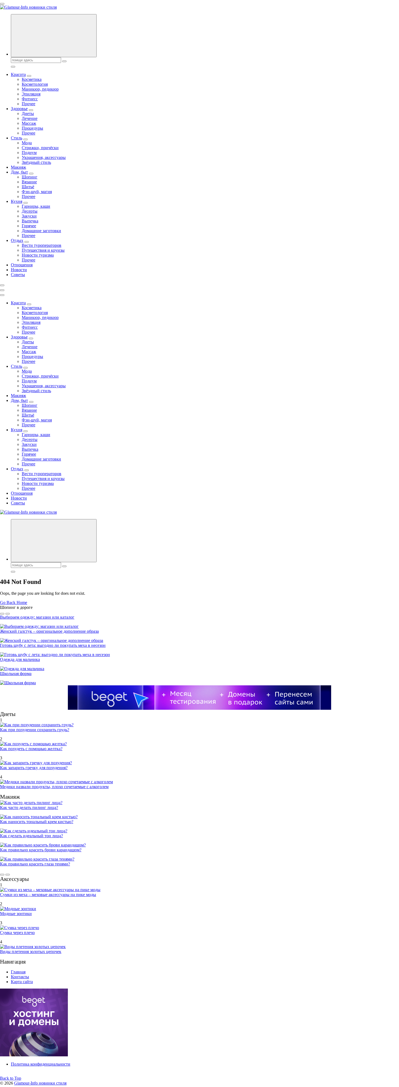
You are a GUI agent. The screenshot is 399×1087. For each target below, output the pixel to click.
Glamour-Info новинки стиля (40, 1083)
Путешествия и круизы (43, 250)
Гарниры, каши (36, 206)
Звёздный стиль (36, 162)
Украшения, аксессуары (44, 157)
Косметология (35, 84)
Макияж (18, 167)
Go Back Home (13, 602)
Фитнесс (30, 99)
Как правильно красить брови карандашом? (40, 850)
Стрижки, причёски (40, 147)
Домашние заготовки (41, 230)
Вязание (29, 182)
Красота (18, 74)
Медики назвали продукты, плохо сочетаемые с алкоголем (54, 786)
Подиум (29, 152)
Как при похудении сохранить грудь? (34, 729)
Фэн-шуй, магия (37, 191)
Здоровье (19, 108)
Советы (18, 274)
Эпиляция (31, 94)
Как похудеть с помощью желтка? (31, 748)
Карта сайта (22, 981)
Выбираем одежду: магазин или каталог (37, 617)
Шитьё (28, 186)
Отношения (22, 265)
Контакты (20, 976)
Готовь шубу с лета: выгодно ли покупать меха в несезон (53, 645)
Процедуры (32, 128)
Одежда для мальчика (20, 659)
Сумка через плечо (17, 932)
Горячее (29, 225)
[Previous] (2, 614)
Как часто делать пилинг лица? (29, 807)
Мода (27, 142)
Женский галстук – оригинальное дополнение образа (49, 631)
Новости (19, 269)
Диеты (28, 113)
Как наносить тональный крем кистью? (36, 821)
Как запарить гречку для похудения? (34, 767)
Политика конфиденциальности (40, 1064)
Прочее (28, 103)
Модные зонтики (16, 913)
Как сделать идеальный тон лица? (31, 835)
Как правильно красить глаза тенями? (35, 864)
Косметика (32, 79)
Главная (18, 972)
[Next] (7, 614)
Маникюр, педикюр (40, 89)
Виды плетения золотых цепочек (30, 951)
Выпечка (30, 221)
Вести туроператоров (41, 245)
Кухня (16, 201)
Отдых (17, 240)
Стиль (16, 138)
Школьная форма (15, 673)
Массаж (29, 123)
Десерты (29, 211)
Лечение (29, 118)
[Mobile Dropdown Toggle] (29, 76)
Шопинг (29, 177)
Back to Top (10, 1078)
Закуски (29, 216)
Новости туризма (38, 255)
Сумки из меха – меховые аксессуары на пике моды (48, 894)
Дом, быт (19, 172)
